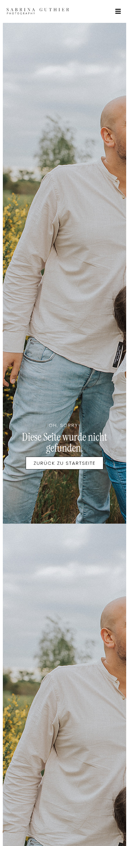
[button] (118, 11)
